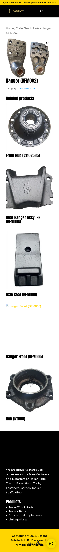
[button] (48, 43)
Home (10, 28)
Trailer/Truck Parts (27, 28)
